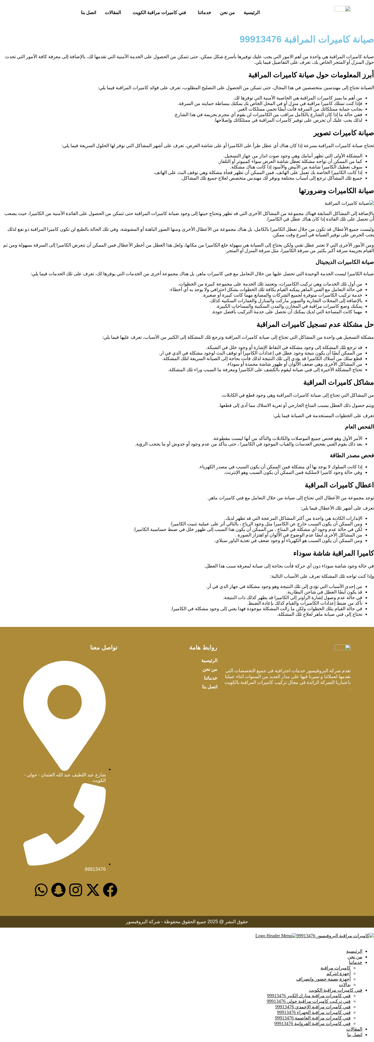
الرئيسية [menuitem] (354, 951)
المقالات (113, 12)
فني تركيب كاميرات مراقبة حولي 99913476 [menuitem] (309, 1001)
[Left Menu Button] (367, 930)
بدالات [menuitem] (345, 984)
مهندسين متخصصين (321, 87)
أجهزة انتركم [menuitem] (338, 973)
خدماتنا (204, 12)
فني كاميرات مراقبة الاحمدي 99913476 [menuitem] (313, 1006)
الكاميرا (245, 369)
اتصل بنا (88, 12)
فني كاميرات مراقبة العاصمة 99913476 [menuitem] (313, 1017)
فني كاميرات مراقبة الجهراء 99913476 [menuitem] (314, 1012)
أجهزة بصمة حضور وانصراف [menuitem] (323, 978)
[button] (203, 12)
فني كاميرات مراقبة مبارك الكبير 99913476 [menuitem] (309, 995)
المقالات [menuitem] (354, 1028)
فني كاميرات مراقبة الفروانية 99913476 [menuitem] (312, 1023)
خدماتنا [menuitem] (355, 962)
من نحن (227, 12)
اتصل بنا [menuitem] (354, 1034)
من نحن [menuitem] (354, 956)
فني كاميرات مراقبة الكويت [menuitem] (335, 990)
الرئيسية (252, 12)
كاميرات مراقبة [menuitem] (336, 967)
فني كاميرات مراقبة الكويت (159, 12)
